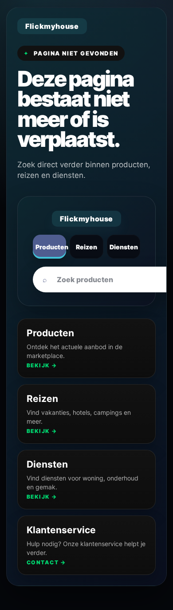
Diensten (124, 247)
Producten (50, 247)
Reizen (86, 247)
